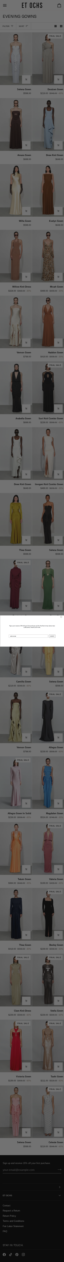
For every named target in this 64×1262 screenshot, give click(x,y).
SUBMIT (52, 636)
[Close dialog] (61, 617)
